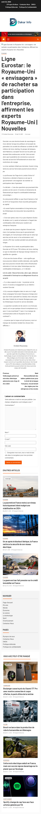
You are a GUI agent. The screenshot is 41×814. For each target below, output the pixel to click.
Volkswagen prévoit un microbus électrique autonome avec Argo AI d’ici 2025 (11, 378)
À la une (5, 605)
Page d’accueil (8, 603)
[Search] (38, 39)
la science (6, 613)
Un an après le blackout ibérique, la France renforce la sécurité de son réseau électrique (20, 544)
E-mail (7, 439)
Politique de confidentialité (28, 7)
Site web (8, 446)
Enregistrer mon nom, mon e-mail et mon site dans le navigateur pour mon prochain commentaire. (19, 455)
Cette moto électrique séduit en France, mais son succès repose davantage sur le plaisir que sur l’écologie (20, 766)
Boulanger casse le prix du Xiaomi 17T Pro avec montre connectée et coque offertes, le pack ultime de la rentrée (20, 691)
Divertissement (8, 621)
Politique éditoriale (11, 7)
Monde (5, 608)
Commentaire (10, 405)
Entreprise (6, 760)
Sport (4, 618)
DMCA (33, 4)
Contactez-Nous (25, 4)
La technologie (8, 616)
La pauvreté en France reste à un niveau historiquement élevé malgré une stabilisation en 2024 (19, 505)
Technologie (6, 685)
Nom (7, 432)
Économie (4, 53)
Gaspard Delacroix (18, 511)
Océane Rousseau (8, 134)
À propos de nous (12, 4)
